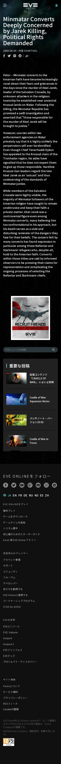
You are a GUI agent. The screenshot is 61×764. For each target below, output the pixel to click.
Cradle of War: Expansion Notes (40, 399)
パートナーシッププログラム (19, 600)
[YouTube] (21, 485)
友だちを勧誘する (13, 589)
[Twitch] (30, 485)
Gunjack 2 (8, 644)
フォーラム (9, 577)
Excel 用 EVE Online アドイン (19, 540)
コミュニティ (10, 571)
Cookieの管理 (11, 709)
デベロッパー (10, 583)
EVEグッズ (9, 655)
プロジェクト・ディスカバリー (20, 661)
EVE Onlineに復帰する (15, 595)
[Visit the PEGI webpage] (8, 742)
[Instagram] (46, 485)
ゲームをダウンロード (15, 516)
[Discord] (38, 485)
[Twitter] (13, 485)
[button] (56, 5)
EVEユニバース (11, 626)
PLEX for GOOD (12, 606)
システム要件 (10, 528)
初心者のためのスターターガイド (21, 534)
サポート (8, 565)
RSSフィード (10, 703)
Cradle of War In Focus (39, 441)
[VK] (54, 485)
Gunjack (7, 638)
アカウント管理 (11, 559)
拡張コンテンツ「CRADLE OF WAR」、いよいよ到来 (42, 378)
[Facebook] (5, 485)
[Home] (30, 8)
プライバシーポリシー (15, 697)
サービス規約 (10, 691)
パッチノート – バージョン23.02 (41, 420)
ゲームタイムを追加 (14, 522)
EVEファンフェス (12, 649)
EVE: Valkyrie (10, 632)
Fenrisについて (11, 686)
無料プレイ (9, 510)
